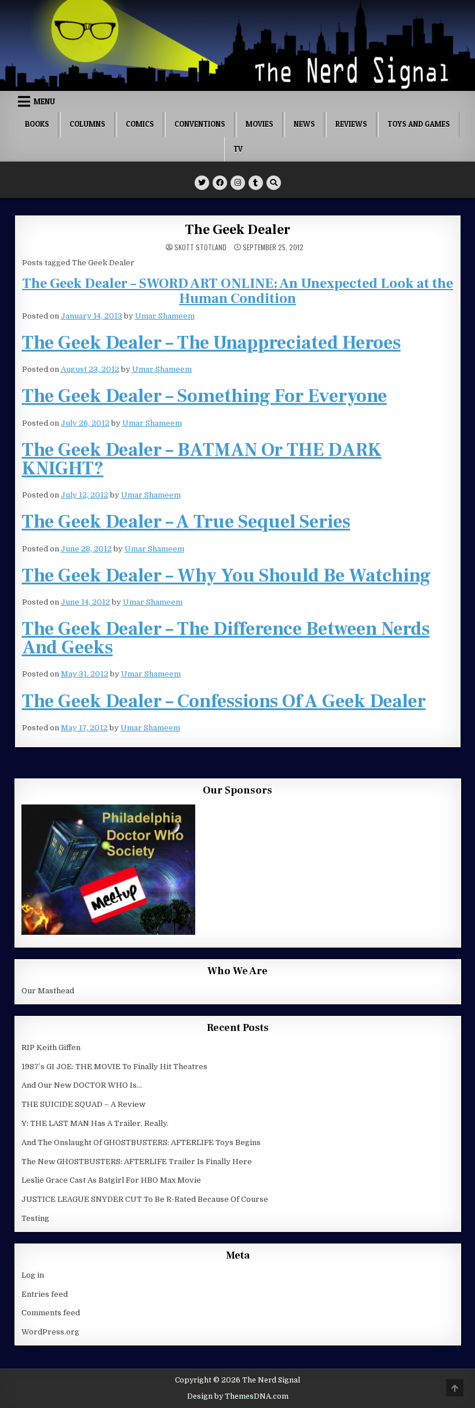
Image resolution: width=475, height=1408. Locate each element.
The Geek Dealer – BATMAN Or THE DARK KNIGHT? (202, 459)
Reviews (351, 124)
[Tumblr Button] (256, 182)
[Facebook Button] (220, 182)
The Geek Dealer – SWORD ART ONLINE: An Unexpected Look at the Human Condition (237, 291)
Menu (44, 101)
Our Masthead (47, 990)
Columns (87, 124)
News (304, 124)
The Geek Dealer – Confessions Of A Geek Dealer (224, 701)
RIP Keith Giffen (51, 1047)
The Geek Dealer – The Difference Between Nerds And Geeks (226, 638)
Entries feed (44, 1294)
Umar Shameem (165, 316)
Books (37, 124)
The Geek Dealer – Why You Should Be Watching (226, 576)
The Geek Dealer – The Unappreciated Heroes (211, 343)
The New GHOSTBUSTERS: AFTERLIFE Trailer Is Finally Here (136, 1161)
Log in (32, 1275)
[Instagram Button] (238, 182)
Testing (35, 1218)
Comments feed (50, 1312)
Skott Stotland (200, 247)
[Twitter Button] (202, 182)
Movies (259, 124)
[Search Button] (273, 182)
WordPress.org (50, 1331)
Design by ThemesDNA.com (237, 1396)
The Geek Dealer (237, 230)
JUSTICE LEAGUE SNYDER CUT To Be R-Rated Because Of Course (144, 1199)
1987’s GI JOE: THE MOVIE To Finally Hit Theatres (114, 1066)
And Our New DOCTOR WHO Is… (81, 1085)
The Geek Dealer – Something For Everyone (204, 396)
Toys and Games (419, 124)
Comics (140, 124)
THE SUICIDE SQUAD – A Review (83, 1104)
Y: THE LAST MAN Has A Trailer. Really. (95, 1123)
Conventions (199, 124)
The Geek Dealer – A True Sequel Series (186, 522)
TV (238, 148)
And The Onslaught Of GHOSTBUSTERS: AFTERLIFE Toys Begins (141, 1142)
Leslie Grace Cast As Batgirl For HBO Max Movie (111, 1180)
